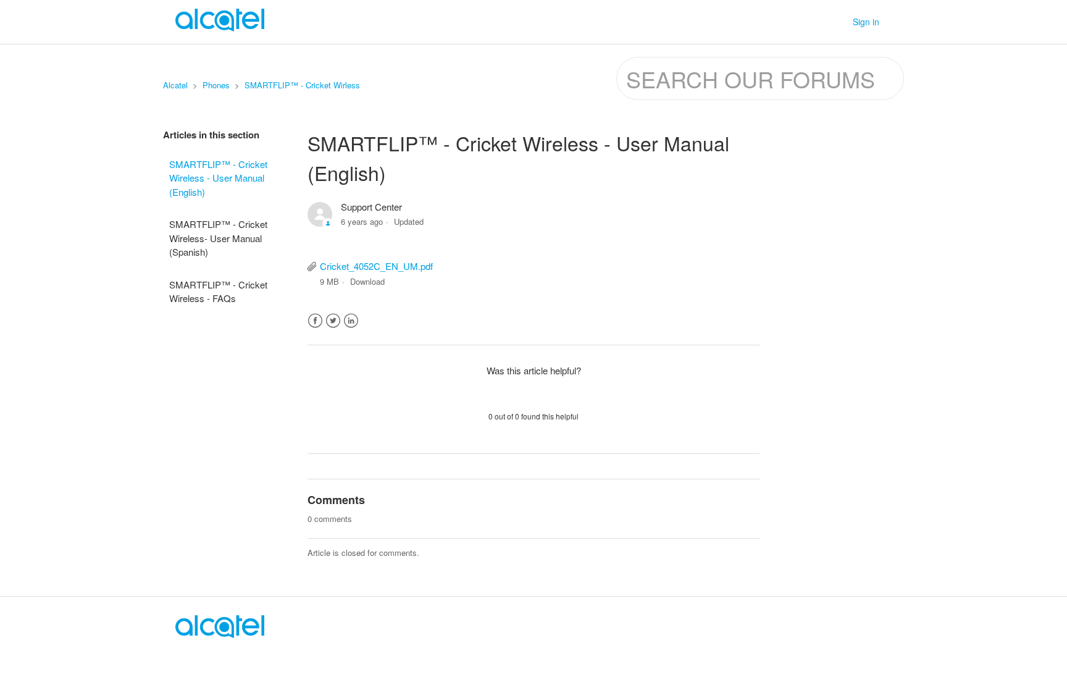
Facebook (315, 321)
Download (367, 281)
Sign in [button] (866, 21)
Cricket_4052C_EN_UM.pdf (376, 265)
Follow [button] (735, 209)
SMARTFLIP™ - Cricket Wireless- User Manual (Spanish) (218, 237)
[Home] (219, 634)
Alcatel (175, 85)
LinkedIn (351, 321)
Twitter (333, 321)
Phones (216, 85)
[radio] (501, 393)
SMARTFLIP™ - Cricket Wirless (302, 85)
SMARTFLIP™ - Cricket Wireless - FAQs (218, 291)
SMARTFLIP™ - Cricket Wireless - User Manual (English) (218, 178)
